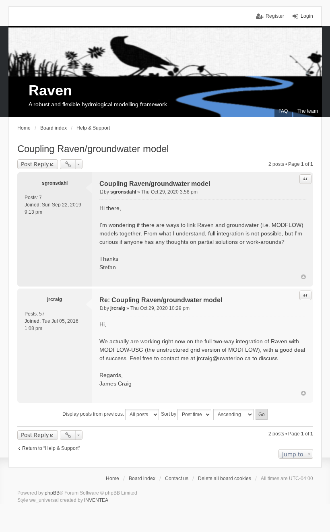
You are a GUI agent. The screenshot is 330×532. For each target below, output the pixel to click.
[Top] (303, 277)
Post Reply (35, 164)
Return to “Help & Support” (51, 448)
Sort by (169, 414)
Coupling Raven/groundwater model (93, 148)
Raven (50, 90)
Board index (142, 478)
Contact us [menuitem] (176, 478)
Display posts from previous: (93, 414)
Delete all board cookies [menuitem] (224, 478)
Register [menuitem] (275, 16)
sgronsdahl (55, 183)
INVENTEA (96, 500)
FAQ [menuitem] (283, 111)
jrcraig (54, 299)
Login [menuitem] (307, 16)
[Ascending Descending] (233, 414)
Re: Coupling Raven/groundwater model (160, 300)
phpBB (52, 493)
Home (112, 478)
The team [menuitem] (307, 111)
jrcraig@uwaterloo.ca (224, 358)
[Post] (101, 192)
